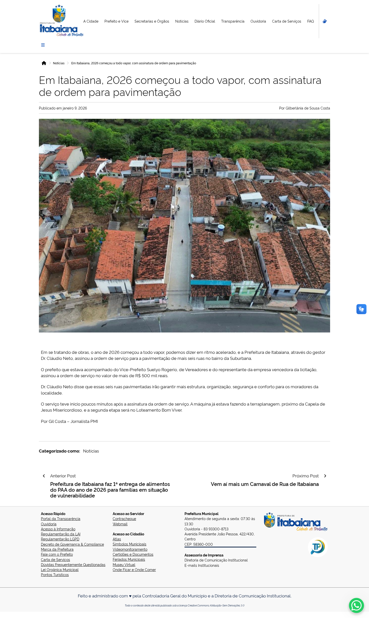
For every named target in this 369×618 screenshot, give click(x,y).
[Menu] (43, 45)
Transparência (232, 21)
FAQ (310, 21)
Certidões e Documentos (133, 554)
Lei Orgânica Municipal (60, 569)
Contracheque (124, 518)
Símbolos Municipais (129, 543)
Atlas (117, 538)
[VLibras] (324, 21)
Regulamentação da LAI (60, 533)
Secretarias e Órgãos (152, 21)
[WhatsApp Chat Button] (356, 605)
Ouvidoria (258, 21)
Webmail (120, 523)
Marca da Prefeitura (57, 549)
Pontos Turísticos (55, 574)
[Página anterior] (44, 476)
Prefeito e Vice (116, 21)
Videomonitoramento (130, 549)
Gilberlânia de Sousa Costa (308, 107)
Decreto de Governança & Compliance (72, 544)
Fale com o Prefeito (57, 554)
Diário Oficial (205, 21)
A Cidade (90, 21)
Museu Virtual (124, 564)
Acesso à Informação (58, 528)
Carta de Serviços (286, 21)
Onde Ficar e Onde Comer (134, 569)
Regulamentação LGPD (60, 538)
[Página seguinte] (325, 476)
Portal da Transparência (60, 518)
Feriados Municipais (129, 559)
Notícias (182, 21)
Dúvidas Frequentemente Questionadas (73, 564)
